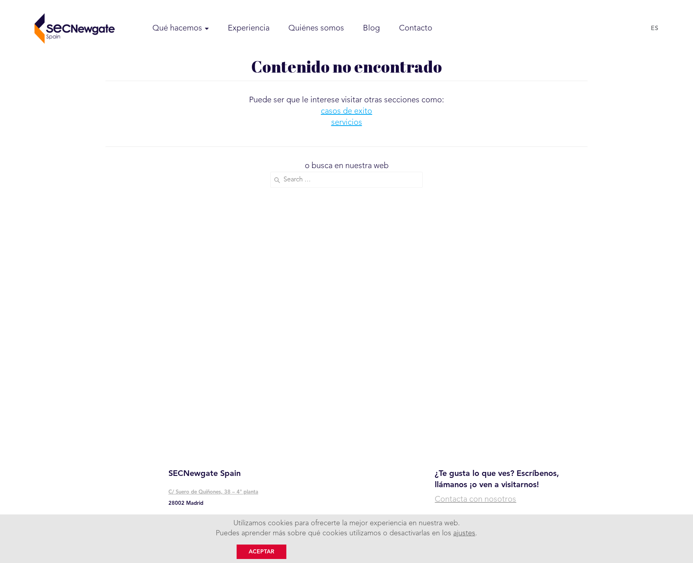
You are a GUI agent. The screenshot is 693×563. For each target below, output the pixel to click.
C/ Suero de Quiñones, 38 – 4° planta (213, 492)
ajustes (464, 533)
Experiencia (249, 28)
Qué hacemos (177, 28)
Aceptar (261, 552)
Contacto (415, 28)
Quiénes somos (316, 28)
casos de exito (346, 112)
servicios (346, 123)
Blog (371, 28)
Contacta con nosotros (475, 500)
